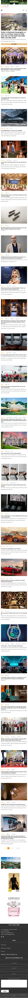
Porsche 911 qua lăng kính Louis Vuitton (11, 548)
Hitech (14, 286)
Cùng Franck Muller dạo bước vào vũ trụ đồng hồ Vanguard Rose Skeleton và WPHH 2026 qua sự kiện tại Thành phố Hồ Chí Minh (13, 837)
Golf (20, 417)
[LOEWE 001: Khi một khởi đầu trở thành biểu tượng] (14, 791)
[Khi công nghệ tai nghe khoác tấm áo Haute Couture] (14, 342)
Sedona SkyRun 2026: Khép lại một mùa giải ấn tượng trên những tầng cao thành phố (14, 772)
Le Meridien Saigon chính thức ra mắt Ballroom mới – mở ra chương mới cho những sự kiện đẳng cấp (14, 678)
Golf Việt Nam (9, 417)
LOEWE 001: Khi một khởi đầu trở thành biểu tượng (13, 804)
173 (17, 848)
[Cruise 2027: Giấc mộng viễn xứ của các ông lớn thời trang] (14, 149)
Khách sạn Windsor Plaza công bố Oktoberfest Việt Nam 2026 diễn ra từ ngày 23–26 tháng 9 (13, 69)
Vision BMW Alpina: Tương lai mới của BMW (11, 130)
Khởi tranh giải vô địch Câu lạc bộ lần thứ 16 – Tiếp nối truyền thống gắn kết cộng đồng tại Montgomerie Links (14, 420)
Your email (14, 968)
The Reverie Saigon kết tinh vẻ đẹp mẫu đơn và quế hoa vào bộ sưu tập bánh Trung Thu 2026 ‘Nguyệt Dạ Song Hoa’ (13, 708)
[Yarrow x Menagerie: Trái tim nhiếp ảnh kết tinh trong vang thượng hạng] (14, 503)
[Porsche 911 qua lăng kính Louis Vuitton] (14, 535)
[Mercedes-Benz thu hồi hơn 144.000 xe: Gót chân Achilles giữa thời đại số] (14, 567)
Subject (14, 973)
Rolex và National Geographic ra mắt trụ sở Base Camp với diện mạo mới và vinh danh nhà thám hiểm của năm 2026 (13, 35)
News (2, 66)
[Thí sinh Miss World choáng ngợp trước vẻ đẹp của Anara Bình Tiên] (14, 85)
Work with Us (3, 944)
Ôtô (7, 128)
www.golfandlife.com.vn (9, 932)
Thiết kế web (23, 994)
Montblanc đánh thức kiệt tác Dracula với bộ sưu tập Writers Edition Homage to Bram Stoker (13, 228)
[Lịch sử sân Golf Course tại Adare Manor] (14, 440)
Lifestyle (15, 160)
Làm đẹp (8, 802)
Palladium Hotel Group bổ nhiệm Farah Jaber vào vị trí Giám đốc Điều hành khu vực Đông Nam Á (13, 257)
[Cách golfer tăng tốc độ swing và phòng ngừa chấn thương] (14, 472)
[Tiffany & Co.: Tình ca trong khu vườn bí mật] (14, 633)
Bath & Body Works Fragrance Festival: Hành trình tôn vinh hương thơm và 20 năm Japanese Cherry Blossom (13, 322)
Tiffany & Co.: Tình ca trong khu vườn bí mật (11, 646)
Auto (11, 128)
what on (7, 66)
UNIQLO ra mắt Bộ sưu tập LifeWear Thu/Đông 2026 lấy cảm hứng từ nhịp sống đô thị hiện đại (13, 739)
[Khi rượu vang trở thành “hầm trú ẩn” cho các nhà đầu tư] (14, 600)
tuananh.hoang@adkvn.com (9, 934)
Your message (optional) (14, 978)
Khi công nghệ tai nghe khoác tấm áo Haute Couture (14, 355)
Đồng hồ (8, 834)
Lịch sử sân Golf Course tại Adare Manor (11, 453)
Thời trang (8, 160)
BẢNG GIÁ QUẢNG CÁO (12, 954)
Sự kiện (12, 66)
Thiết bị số (8, 286)
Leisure (17, 66)
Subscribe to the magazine (6, 948)
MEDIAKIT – (4, 954)
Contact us (3, 951)
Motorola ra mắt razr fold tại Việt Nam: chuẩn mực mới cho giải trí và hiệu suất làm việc (13, 288)
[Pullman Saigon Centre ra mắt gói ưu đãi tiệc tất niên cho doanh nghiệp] (14, 182)
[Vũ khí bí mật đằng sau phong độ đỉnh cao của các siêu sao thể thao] (14, 373)
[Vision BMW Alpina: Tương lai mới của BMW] (14, 117)
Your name (14, 963)
